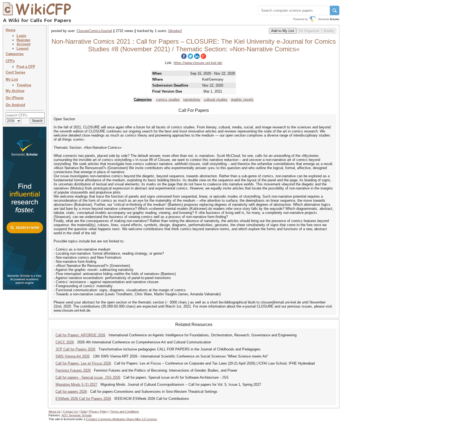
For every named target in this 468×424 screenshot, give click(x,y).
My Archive (15, 91)
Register (23, 40)
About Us (54, 411)
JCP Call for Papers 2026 (75, 349)
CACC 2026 (65, 342)
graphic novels (242, 99)
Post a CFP (26, 67)
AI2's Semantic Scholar (76, 415)
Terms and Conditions (124, 411)
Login (21, 36)
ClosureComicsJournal (94, 31)
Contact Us (70, 411)
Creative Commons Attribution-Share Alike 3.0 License (121, 419)
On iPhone (15, 98)
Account (23, 44)
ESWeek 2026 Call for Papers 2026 (83, 399)
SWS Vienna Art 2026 (73, 356)
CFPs (10, 61)
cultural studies (215, 99)
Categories (15, 54)
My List (12, 79)
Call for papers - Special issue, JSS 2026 (88, 377)
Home (10, 30)
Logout (22, 48)
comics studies (168, 99)
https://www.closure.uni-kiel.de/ (198, 63)
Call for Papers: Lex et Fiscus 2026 (83, 363)
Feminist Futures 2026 (73, 370)
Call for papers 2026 (71, 392)
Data (83, 411)
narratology (191, 99)
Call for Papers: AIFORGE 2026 (80, 335)
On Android (15, 105)
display (175, 31)
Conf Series (15, 72)
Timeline (24, 85)
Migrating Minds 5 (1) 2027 (76, 384)
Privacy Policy (98, 411)
